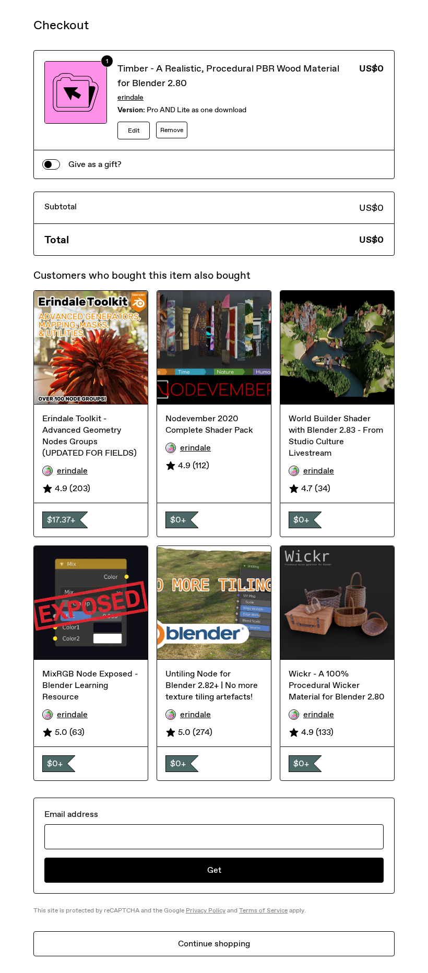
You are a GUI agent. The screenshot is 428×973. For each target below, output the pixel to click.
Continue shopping (214, 943)
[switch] (51, 164)
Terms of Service (263, 910)
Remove (171, 130)
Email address (71, 814)
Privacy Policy (205, 910)
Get (214, 870)
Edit (134, 130)
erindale (130, 97)
